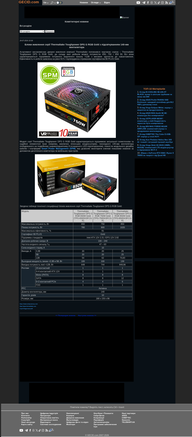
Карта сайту (26, 424)
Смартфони (99, 416)
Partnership (26, 418)
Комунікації (99, 418)
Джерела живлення (75, 418)
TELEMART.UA (128, 422)
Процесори (45, 416)
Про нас (25, 413)
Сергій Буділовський (26, 308)
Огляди (95, 2)
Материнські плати (49, 420)
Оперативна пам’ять (49, 418)
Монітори (70, 424)
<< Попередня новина (65, 315)
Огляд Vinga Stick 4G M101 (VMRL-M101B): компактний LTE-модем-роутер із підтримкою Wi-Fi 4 (155, 147)
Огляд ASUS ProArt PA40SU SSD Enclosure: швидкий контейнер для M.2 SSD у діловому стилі (155, 102)
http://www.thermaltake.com (28, 306)
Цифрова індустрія (49, 413)
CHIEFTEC (126, 418)
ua (45, 2)
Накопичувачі (72, 413)
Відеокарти (45, 422)
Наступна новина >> (87, 315)
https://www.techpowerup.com (29, 304)
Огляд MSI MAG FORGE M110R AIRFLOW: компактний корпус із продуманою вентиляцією (152, 128)
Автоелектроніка (101, 422)
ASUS (124, 416)
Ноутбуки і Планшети (103, 413)
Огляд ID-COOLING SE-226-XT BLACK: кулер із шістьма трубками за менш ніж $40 (154, 94)
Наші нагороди (28, 422)
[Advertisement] (72, 12)
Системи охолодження (50, 424)
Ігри (95, 427)
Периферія (99, 420)
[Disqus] (77, 349)
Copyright (25, 420)
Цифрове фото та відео (77, 422)
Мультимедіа (72, 420)
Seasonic (126, 420)
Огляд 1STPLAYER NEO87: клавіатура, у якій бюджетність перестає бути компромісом (151, 121)
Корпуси (70, 416)
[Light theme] (59, 2)
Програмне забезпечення (105, 424)
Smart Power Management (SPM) (58, 148)
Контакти (25, 416)
